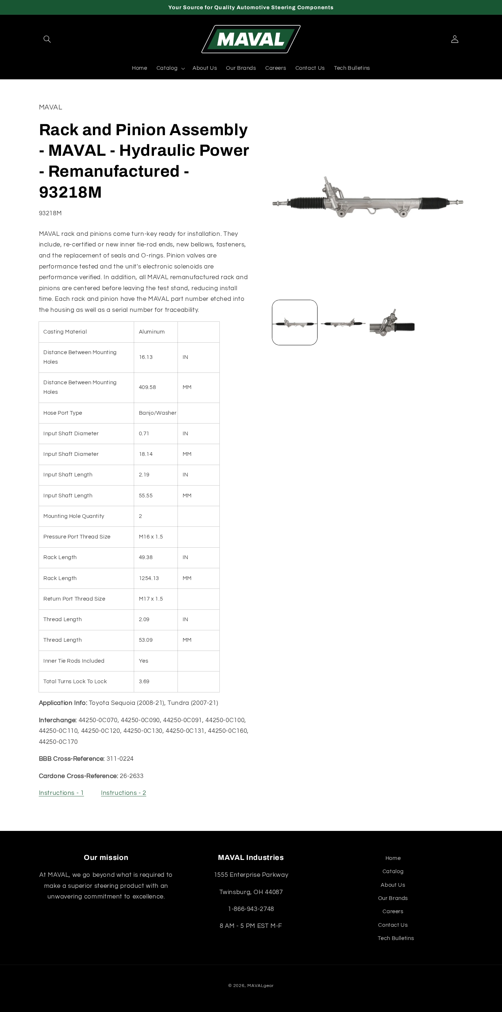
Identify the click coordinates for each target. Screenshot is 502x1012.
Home (393, 858)
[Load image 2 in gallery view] (343, 322)
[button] (47, 39)
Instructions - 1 (61, 793)
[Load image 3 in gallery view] (392, 322)
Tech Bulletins (396, 938)
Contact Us (393, 925)
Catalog (393, 871)
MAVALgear (260, 986)
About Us (393, 885)
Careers (393, 911)
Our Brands (393, 898)
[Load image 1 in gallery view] (294, 322)
